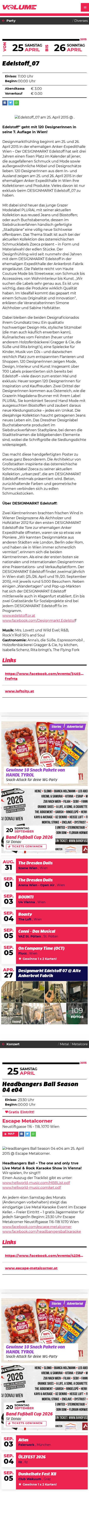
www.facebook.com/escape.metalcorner (37, 1227)
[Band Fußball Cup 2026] (44, 821)
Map (11, 1134)
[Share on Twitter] (10, 102)
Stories (56, 726)
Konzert (13, 1044)
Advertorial (75, 726)
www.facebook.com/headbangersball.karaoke (41, 1231)
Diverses (81, 20)
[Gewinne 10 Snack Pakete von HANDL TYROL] (44, 753)
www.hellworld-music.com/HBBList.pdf (36, 1183)
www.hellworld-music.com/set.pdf (31, 1187)
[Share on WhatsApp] (16, 102)
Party (11, 20)
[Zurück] (3, 21)
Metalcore (80, 1044)
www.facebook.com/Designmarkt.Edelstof (38, 620)
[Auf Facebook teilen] (4, 102)
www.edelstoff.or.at (18, 615)
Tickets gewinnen (27, 846)
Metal (64, 1044)
